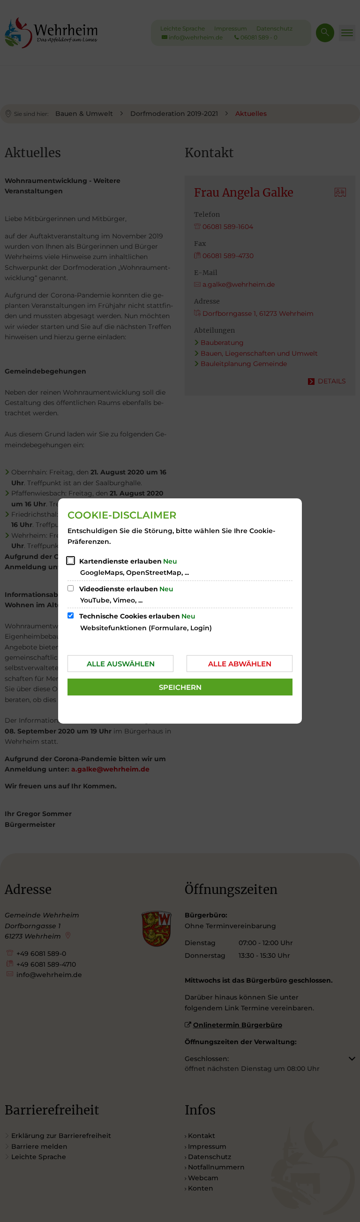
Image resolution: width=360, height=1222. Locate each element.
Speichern (180, 687)
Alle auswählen (121, 663)
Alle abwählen (239, 663)
